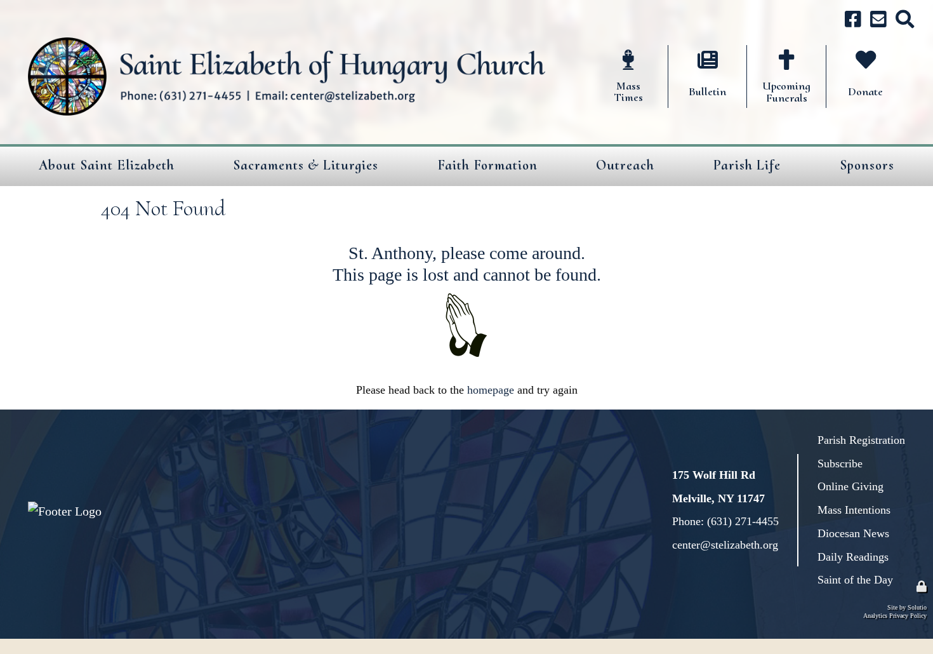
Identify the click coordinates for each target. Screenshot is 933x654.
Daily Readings (853, 557)
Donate (845, 53)
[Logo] (286, 76)
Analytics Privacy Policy (895, 615)
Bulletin (690, 53)
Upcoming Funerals (775, 61)
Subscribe (840, 463)
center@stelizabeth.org (725, 544)
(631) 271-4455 (743, 521)
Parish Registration (861, 440)
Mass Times (620, 53)
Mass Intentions (853, 510)
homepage (490, 390)
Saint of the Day (855, 579)
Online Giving (850, 486)
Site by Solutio (907, 607)
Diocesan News (853, 533)
